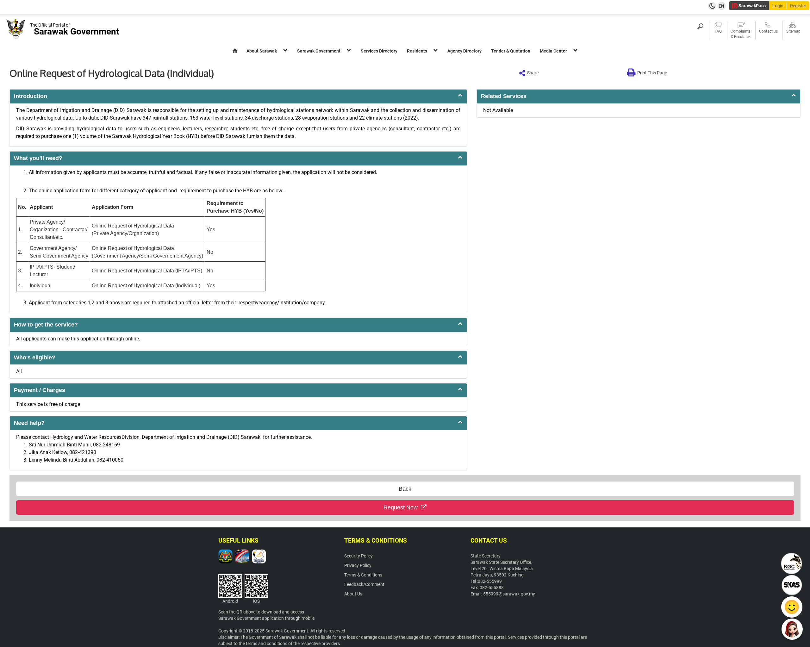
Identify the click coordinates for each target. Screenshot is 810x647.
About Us (353, 593)
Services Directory (379, 50)
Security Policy (358, 555)
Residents (417, 50)
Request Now (402, 507)
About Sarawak (261, 50)
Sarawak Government (318, 50)
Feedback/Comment (364, 584)
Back (405, 489)
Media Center (553, 50)
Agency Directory (464, 50)
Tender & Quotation (510, 50)
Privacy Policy (357, 565)
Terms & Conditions (363, 574)
